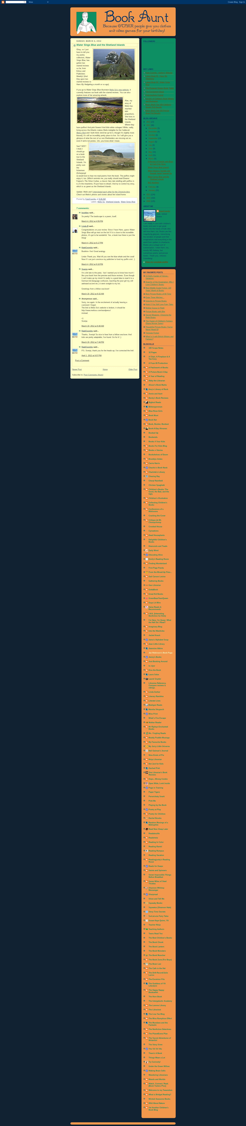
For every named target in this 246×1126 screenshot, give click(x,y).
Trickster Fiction (152, 333)
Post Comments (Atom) (93, 375)
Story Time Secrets (157, 912)
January (152, 190)
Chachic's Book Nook (158, 468)
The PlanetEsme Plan (158, 1034)
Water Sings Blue (128, 202)
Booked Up (153, 433)
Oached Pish (154, 768)
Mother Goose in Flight (155, 308)
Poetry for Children (157, 814)
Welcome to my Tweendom (160, 1090)
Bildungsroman (155, 407)
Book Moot (153, 416)
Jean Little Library (157, 644)
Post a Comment (82, 361)
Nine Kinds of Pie (156, 755)
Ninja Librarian (155, 759)
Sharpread (153, 894)
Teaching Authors (156, 929)
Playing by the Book (157, 805)
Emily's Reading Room (159, 559)
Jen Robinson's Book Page (160, 653)
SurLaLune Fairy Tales (158, 916)
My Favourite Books (157, 742)
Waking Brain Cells (157, 1071)
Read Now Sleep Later (158, 829)
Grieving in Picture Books (156, 301)
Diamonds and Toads (158, 546)
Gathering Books (156, 581)
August (151, 142)
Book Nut (153, 420)
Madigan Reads (155, 705)
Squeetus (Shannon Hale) (160, 908)
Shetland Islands (113, 202)
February (152, 187)
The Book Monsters (157, 951)
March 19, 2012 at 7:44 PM (93, 342)
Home (105, 370)
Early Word (153, 551)
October (152, 135)
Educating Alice (156, 555)
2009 (148, 201)
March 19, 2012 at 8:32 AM (93, 294)
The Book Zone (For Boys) (160, 960)
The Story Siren (155, 1045)
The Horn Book (155, 997)
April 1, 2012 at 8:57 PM (92, 356)
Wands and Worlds (157, 1079)
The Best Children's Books (160, 938)
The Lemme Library (157, 1005)
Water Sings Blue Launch (158, 168)
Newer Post (77, 370)
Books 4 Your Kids (157, 442)
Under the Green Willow (159, 1066)
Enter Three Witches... (155, 298)
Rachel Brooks (155, 818)
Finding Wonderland (158, 564)
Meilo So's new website (119, 90)
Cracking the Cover (157, 516)
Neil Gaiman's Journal (158, 751)
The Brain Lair (155, 964)
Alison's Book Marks (158, 385)
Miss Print (153, 714)
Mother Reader (155, 723)
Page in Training (156, 788)
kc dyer (152, 666)
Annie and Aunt (155, 394)
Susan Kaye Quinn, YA (159, 921)
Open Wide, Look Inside (159, 783)
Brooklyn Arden (155, 459)
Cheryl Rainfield (156, 481)
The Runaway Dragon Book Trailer (160, 88)
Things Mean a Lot (157, 1058)
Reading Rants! (155, 847)
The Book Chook (156, 942)
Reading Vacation (156, 855)
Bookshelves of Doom (158, 455)
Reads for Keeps (156, 866)
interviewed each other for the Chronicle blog (111, 192)
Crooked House (155, 527)
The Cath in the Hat (157, 968)
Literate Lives (154, 701)
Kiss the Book (155, 670)
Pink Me (152, 801)
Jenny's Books (155, 657)
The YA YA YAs (155, 1049)
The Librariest (155, 1010)
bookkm (85, 213)
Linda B (85, 226)
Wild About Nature (157, 1103)
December (152, 128)
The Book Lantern (156, 947)
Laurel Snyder (155, 679)
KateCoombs (87, 248)
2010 (148, 198)
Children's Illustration (158, 498)
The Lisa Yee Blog (157, 1014)
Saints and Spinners (158, 870)
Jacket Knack (154, 635)
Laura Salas (154, 675)
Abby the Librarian (157, 381)
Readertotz (153, 838)
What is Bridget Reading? (160, 1095)
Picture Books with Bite (155, 312)
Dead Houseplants (157, 535)
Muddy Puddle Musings (159, 738)
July (150, 145)
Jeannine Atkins (156, 648)
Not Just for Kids (156, 764)
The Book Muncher (157, 955)
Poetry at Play (155, 810)
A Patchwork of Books (158, 368)
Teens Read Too (156, 934)
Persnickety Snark (157, 797)
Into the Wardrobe (156, 631)
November (152, 132)
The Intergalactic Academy (160, 1001)
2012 (148, 125)
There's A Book (155, 1053)
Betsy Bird (81, 133)
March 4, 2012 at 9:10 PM (92, 264)
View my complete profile (156, 262)
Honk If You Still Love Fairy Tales (159, 304)
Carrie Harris (154, 463)
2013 (148, 122)
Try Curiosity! (154, 1062)
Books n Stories (156, 450)
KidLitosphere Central (154, 95)
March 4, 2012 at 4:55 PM (92, 221)
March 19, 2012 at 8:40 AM (93, 326)
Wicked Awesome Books (159, 1099)
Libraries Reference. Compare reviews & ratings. (157, 685)
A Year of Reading (156, 376)
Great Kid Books (156, 594)
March (151, 159)
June (150, 149)
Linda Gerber (154, 692)
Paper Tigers (154, 792)
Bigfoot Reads (155, 402)
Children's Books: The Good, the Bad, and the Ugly (159, 491)
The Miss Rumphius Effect (160, 1019)
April (150, 155)
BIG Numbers (153, 183)
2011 (148, 195)
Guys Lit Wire (155, 603)
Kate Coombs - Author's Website (159, 73)
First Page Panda (156, 568)
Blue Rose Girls (155, 411)
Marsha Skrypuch (156, 709)
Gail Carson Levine (157, 577)
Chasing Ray (154, 476)
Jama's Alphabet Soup (158, 640)
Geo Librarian (155, 585)
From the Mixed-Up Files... (160, 572)
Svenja (85, 269)
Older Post (133, 370)
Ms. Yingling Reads (157, 733)
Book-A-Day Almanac (158, 429)
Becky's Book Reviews (158, 398)
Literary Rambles (156, 696)
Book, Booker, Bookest (159, 424)
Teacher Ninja (155, 925)
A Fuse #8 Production (158, 363)
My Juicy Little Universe (159, 746)
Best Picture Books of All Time (158, 294)
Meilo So (101, 202)
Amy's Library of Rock (158, 389)
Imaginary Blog (155, 627)
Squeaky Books (155, 903)
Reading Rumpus (156, 851)
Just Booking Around (158, 662)
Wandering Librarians (158, 1075)
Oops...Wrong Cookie (158, 779)
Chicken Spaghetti (157, 485)
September (153, 138)
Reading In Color (156, 842)
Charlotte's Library (157, 472)
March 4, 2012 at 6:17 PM (92, 243)
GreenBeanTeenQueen (158, 598)
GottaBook (153, 590)
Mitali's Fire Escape (157, 718)
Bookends (153, 437)
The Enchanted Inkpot (155, 92)
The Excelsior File (157, 979)
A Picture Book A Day (158, 372)
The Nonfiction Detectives (160, 1029)
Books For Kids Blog (158, 446)
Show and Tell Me (156, 899)
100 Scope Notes (156, 348)
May (150, 152)
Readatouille (154, 834)
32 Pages (153, 352)
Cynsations (153, 531)
